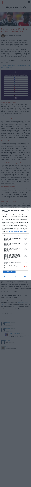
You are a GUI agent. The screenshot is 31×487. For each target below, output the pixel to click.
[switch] (25, 239)
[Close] (28, 210)
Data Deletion (7, 276)
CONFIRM (9, 271)
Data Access (15, 276)
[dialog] (15, 244)
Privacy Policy (24, 276)
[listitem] (15, 235)
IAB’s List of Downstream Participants (17, 231)
